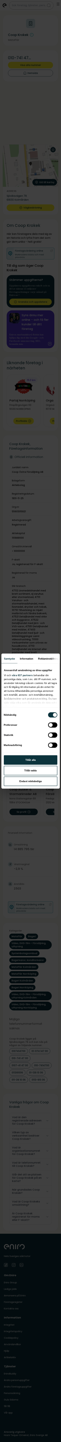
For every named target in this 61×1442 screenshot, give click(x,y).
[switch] (52, 725)
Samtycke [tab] (9, 658)
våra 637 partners (22, 675)
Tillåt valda (30, 770)
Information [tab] (26, 658)
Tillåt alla (30, 760)
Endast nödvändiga (30, 781)
